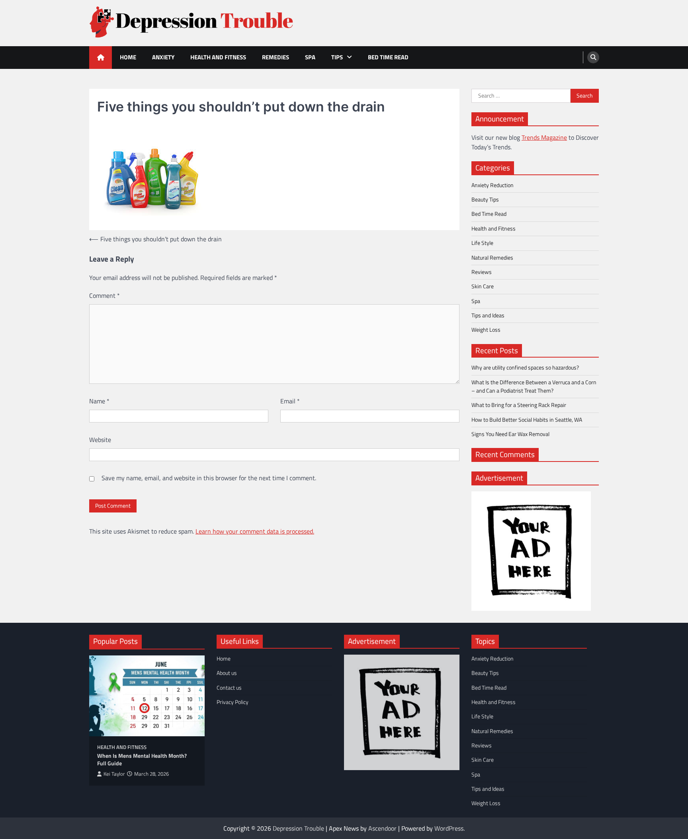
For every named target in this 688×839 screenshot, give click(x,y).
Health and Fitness (218, 57)
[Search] (593, 57)
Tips (337, 57)
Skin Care (482, 286)
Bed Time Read (388, 57)
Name (99, 401)
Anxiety (163, 57)
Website (100, 439)
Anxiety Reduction (492, 185)
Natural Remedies (492, 257)
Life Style (482, 243)
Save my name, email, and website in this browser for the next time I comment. (209, 478)
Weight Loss (485, 329)
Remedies (275, 57)
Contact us (229, 687)
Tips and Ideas (487, 315)
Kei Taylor (114, 774)
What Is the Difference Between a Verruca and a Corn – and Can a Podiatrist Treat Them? (533, 386)
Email (290, 401)
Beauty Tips (485, 199)
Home (128, 57)
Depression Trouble (298, 828)
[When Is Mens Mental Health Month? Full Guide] (147, 695)
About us (227, 673)
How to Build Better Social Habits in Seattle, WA (526, 419)
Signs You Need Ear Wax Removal (510, 434)
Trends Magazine (544, 137)
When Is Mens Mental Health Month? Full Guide (142, 759)
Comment (104, 295)
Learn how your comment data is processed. (254, 531)
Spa (310, 57)
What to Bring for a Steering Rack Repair (518, 405)
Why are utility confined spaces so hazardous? (525, 367)
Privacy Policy (232, 702)
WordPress (448, 828)
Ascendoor (382, 828)
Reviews (481, 272)
